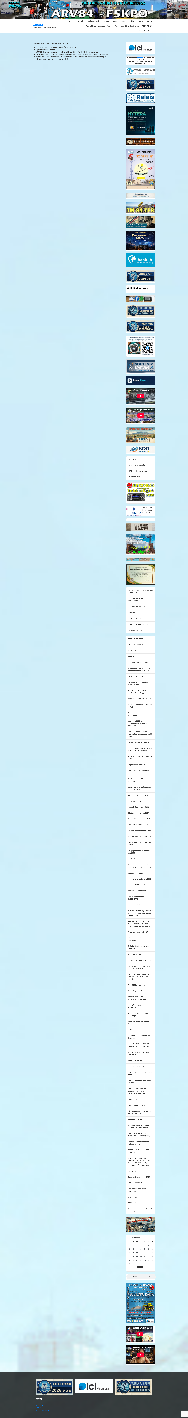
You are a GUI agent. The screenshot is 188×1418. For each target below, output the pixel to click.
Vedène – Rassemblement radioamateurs (138, 1143)
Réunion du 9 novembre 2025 (139, 836)
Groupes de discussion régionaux (137, 1190)
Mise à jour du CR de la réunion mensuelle (140, 939)
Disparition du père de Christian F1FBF (140, 1073)
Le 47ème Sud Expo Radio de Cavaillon (139, 843)
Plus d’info (39, 1405)
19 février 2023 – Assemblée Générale (139, 1037)
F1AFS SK (131, 1030)
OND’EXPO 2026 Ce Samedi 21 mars (139, 771)
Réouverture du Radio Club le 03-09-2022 (139, 1053)
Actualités (133, 459)
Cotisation (132, 612)
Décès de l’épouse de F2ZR (138, 813)
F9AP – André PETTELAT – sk (138, 1105)
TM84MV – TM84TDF (136, 1119)
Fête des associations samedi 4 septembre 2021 (140, 1112)
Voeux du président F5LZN (138, 825)
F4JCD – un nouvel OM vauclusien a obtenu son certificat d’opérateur (137, 1091)
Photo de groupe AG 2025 (138, 932)
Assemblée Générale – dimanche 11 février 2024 (137, 998)
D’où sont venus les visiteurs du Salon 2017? (140, 1210)
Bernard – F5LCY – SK (136, 1066)
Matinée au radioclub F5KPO (139, 795)
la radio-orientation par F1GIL (139, 879)
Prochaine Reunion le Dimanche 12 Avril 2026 (140, 591)
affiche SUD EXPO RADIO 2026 (139, 699)
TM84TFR (131, 656)
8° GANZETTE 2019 (135, 1183)
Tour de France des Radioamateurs (135, 599)
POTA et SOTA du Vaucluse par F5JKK (140, 757)
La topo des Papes (135, 873)
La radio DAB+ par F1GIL (137, 885)
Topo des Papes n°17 (136, 954)
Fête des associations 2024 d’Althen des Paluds (139, 967)
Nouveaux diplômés (136, 905)
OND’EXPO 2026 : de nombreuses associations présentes (138, 723)
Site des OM (132, 1197)
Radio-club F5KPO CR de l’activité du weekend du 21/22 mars (140, 734)
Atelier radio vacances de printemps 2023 (138, 1014)
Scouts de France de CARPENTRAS (136, 898)
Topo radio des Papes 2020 (139, 1177)
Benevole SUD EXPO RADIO (138, 662)
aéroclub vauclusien (136, 676)
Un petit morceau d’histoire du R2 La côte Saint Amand (140, 749)
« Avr (140, 1267)
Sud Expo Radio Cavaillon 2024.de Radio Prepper (138, 691)
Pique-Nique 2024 (135, 991)
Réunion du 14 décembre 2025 (140, 831)
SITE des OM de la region (138, 471)
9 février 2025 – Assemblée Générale (138, 947)
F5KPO (140, 57)
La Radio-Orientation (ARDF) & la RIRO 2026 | (140, 683)
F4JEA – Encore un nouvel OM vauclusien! (139, 1081)
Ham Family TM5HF (135, 618)
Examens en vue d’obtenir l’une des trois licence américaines (140, 866)
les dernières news (135, 859)
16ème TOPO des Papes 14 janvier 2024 (138, 1006)
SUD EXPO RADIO (135, 477)
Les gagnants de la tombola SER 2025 (139, 852)
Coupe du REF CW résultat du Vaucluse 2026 (139, 788)
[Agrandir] (152, 567)
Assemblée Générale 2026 (138, 807)
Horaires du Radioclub (137, 801)
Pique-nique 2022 (135, 1060)
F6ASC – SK (132, 1099)
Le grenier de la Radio (136, 765)
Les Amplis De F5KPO (136, 644)
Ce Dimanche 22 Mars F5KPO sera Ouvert (139, 780)
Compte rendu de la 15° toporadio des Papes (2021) (139, 1134)
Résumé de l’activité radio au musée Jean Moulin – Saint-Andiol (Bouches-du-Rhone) (139, 923)
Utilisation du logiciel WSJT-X (139, 960)
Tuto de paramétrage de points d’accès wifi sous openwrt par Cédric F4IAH (140, 913)
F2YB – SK (132, 1203)
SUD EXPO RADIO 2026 (136, 607)
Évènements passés (137, 465)
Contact (39, 1408)
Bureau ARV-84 (134, 650)
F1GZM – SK (132, 1171)
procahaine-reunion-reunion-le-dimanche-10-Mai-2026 (140, 669)
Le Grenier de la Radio (136, 630)
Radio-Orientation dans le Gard (140, 819)
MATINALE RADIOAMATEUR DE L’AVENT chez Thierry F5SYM (139, 1045)
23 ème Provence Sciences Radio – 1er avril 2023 (138, 1022)
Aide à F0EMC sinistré (136, 985)
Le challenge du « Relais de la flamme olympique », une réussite (139, 976)
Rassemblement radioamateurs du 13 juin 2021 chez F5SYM (140, 1126)
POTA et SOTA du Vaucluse (138, 624)
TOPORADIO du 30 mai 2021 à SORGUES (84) (139, 1151)
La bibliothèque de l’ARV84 (138, 742)
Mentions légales (42, 1410)
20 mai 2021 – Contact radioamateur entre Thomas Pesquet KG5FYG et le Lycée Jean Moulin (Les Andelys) (139, 1161)
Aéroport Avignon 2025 (137, 891)
